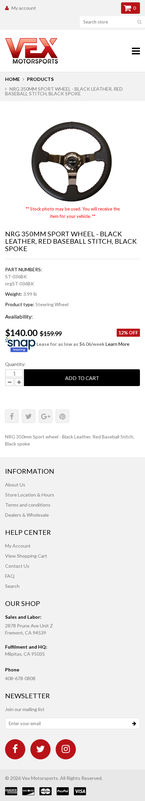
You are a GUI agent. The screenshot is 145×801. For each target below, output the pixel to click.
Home (12, 79)
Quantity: (15, 364)
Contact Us (17, 566)
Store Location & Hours (29, 495)
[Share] (12, 416)
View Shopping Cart (26, 556)
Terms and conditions (28, 505)
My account (23, 8)
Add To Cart (82, 378)
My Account (18, 546)
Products (40, 79)
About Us (15, 484)
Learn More (117, 344)
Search (12, 586)
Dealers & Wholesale (27, 515)
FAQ (9, 576)
